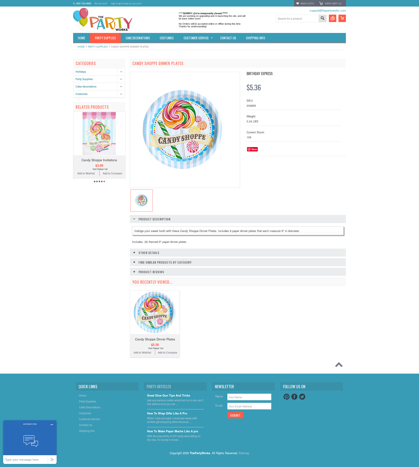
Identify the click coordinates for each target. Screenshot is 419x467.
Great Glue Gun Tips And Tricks (168, 395)
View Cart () (333, 3)
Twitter (302, 397)
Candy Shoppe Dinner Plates (155, 339)
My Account (100, 3)
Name (219, 396)
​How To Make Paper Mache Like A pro (172, 431)
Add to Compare (93, 173)
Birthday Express (260, 73)
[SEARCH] (322, 18)
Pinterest (286, 397)
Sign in (114, 3)
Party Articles (159, 386)
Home (81, 46)
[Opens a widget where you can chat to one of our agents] (30, 442)
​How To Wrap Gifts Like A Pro (167, 413)
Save (254, 149)
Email (219, 405)
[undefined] (182, 170)
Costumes (82, 94)
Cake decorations (86, 86)
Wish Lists (307, 3)
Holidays (81, 71)
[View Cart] (342, 18)
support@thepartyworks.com (328, 10)
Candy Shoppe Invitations (80, 160)
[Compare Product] (332, 18)
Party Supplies (98, 46)
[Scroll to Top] (340, 365)
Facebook (294, 397)
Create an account (131, 3)
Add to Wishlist (119, 173)
